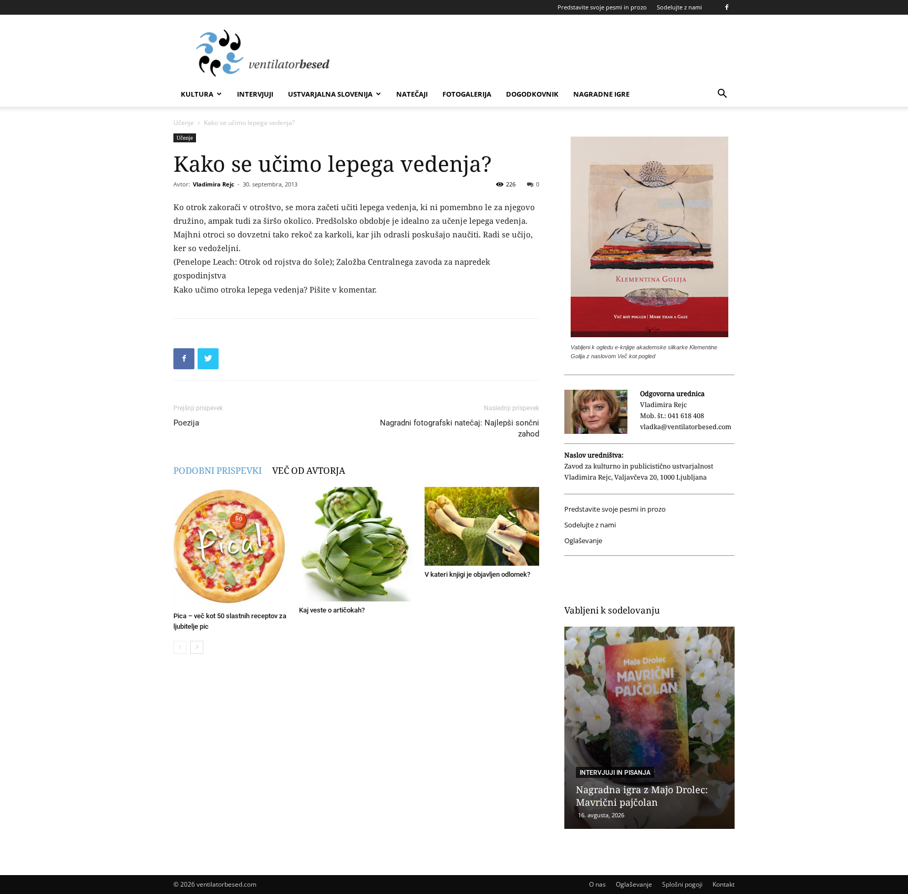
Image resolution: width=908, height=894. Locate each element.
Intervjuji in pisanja (615, 772)
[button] (722, 95)
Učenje (183, 122)
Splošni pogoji (682, 884)
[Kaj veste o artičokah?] (356, 544)
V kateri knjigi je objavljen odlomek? (477, 574)
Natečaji (412, 94)
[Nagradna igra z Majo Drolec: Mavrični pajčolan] (649, 728)
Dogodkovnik (532, 94)
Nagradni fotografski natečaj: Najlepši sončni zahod (459, 428)
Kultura (197, 94)
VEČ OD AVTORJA (308, 470)
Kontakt (724, 884)
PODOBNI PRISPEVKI (217, 470)
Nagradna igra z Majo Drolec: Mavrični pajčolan (642, 795)
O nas (597, 884)
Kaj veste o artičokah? (332, 610)
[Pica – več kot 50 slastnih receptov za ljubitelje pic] (230, 547)
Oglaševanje (583, 540)
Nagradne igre (601, 94)
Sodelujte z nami (679, 7)
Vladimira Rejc (213, 184)
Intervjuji (255, 94)
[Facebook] (727, 7)
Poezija (186, 423)
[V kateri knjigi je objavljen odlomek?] (482, 526)
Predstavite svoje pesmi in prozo (602, 7)
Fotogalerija (466, 94)
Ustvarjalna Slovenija (330, 94)
